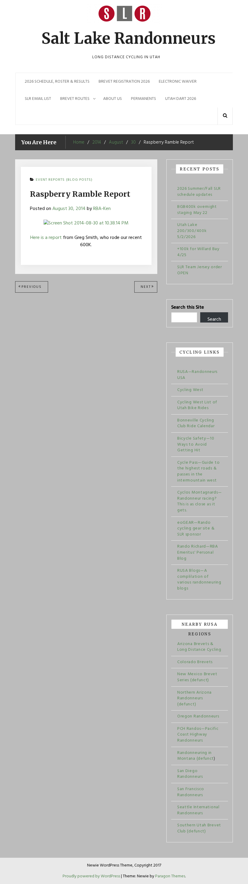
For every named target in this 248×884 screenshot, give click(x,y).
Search (214, 319)
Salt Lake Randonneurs (128, 38)
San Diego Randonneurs (190, 774)
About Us (112, 98)
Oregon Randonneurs (198, 716)
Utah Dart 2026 (180, 98)
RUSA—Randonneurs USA (197, 374)
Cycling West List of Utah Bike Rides (197, 405)
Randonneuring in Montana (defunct (195, 755)
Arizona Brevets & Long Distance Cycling (199, 647)
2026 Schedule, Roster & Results (57, 81)
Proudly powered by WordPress (92, 876)
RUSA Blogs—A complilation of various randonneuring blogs (199, 579)
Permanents (143, 98)
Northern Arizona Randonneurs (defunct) (194, 698)
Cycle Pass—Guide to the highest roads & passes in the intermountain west (198, 471)
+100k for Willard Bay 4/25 (198, 252)
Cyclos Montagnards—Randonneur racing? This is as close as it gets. (199, 501)
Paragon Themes (170, 876)
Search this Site (187, 307)
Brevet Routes (75, 98)
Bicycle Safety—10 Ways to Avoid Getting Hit (195, 444)
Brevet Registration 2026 (124, 81)
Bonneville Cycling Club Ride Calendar (196, 423)
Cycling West (190, 389)
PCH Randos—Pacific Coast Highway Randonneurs (198, 734)
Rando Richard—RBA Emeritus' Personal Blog (197, 552)
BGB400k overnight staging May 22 (197, 209)
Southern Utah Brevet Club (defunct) (199, 828)
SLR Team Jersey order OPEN (199, 270)
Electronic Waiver (178, 81)
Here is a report (46, 238)
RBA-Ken (102, 209)
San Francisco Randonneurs (190, 792)
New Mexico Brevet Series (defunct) (197, 677)
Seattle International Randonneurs (198, 810)
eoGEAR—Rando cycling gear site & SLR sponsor (195, 528)
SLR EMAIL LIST (38, 98)
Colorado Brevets (195, 662)
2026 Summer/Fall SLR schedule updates (199, 191)
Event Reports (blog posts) (64, 180)
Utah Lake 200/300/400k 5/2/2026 (192, 230)
